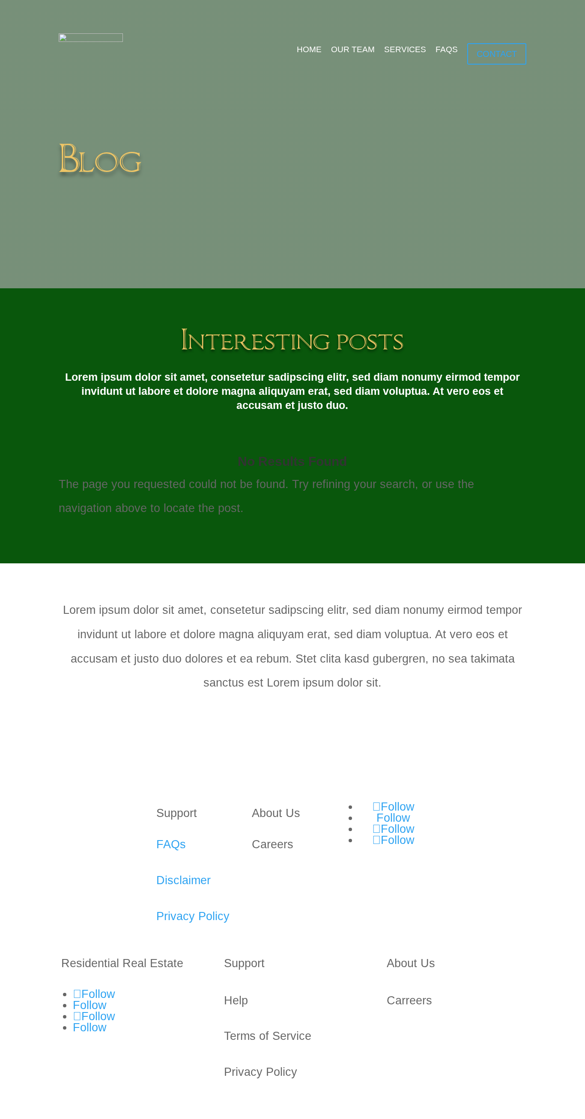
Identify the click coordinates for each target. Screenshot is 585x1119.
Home (309, 49)
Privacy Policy (193, 916)
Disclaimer (183, 880)
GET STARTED (100, 720)
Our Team (353, 49)
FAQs (447, 49)
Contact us (472, 814)
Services (405, 49)
